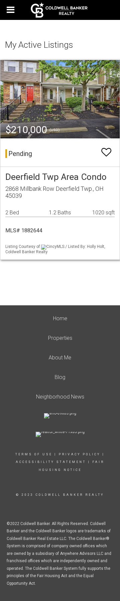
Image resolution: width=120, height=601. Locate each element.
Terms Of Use (33, 454)
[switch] (106, 152)
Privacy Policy (79, 454)
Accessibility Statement (51, 462)
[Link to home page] (60, 10)
